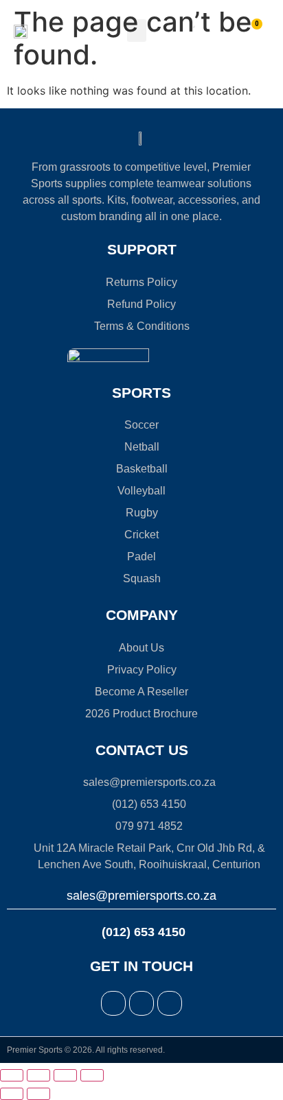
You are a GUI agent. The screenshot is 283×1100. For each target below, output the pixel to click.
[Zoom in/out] (11, 1075)
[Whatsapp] (169, 1003)
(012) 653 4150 (141, 932)
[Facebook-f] (113, 1003)
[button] (136, 30)
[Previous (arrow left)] (11, 1094)
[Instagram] (141, 1003)
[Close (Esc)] (92, 1075)
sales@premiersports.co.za (141, 895)
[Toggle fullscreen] (38, 1075)
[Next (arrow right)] (38, 1094)
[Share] (65, 1075)
